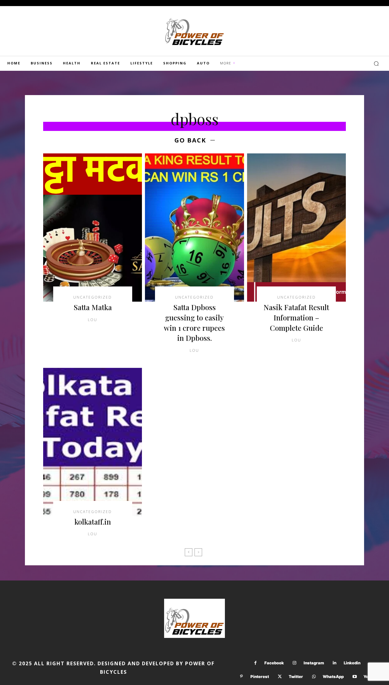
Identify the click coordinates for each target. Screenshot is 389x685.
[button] (376, 63)
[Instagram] (294, 663)
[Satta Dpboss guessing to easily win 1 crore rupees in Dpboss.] (194, 227)
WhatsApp (333, 676)
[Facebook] (255, 663)
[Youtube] (354, 676)
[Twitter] (279, 676)
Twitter (296, 676)
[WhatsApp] (313, 676)
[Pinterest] (241, 676)
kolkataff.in (92, 521)
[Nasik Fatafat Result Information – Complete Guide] (296, 227)
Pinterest (259, 676)
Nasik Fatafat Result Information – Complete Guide (296, 317)
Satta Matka (93, 307)
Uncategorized (92, 297)
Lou (92, 319)
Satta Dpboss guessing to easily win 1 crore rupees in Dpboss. (194, 322)
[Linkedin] (334, 663)
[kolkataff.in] (92, 442)
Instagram (314, 662)
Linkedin (352, 662)
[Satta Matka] (92, 227)
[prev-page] (188, 552)
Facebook (274, 662)
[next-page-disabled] (198, 552)
